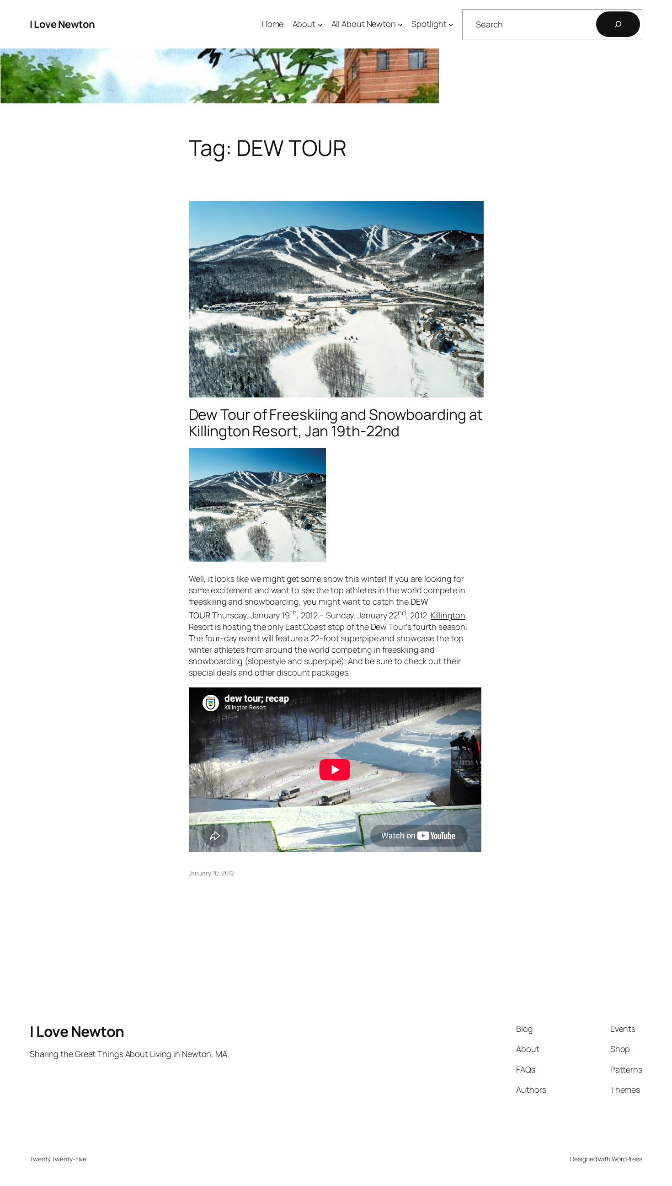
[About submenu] (320, 24)
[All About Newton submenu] (400, 24)
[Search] (618, 24)
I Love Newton (62, 24)
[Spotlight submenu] (450, 24)
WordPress (627, 1158)
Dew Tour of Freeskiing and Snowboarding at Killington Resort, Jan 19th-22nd (336, 422)
